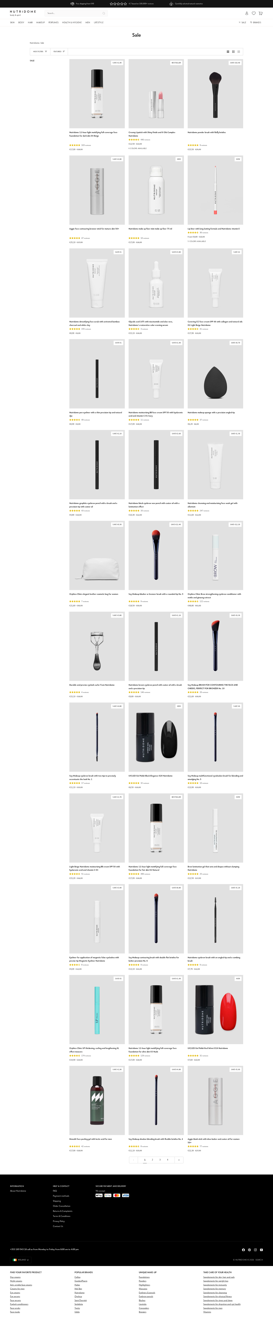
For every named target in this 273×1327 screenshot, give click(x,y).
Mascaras (143, 1289)
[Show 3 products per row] (233, 51)
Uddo (77, 1312)
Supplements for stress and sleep (218, 1300)
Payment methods (61, 1196)
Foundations (144, 1277)
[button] (13, 22)
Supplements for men (212, 1308)
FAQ (55, 1191)
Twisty (77, 1308)
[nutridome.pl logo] (23, 13)
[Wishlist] (254, 13)
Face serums (15, 1300)
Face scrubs (15, 1308)
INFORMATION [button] (17, 1186)
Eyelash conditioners (19, 1304)
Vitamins (207, 1312)
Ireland (22, 1260)
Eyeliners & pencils (147, 1293)
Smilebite (79, 1304)
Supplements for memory (214, 1289)
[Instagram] (255, 1249)
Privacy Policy (59, 1221)
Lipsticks (142, 1304)
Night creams (16, 1281)
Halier (77, 1285)
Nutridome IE (242, 1260)
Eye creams (15, 1293)
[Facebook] (243, 1249)
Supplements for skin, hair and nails (219, 1277)
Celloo (77, 1277)
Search (259, 1260)
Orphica (78, 1296)
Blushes (142, 1300)
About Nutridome (18, 1191)
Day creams (15, 1277)
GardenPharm (81, 1281)
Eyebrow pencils (146, 1296)
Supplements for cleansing (215, 1293)
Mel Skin (78, 1289)
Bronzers (142, 1312)
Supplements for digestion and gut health (222, 1304)
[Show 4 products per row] (239, 51)
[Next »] (179, 1160)
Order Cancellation (61, 1206)
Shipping (57, 1201)
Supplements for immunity (215, 1285)
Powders (142, 1281)
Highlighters (144, 1285)
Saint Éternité (81, 1300)
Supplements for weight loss (215, 1281)
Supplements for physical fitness (217, 1296)
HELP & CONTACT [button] (61, 1186)
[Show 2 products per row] (228, 51)
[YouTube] (261, 1249)
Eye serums (15, 1296)
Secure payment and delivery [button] (111, 1186)
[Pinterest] (249, 1249)
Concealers (144, 1308)
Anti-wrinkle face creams (21, 1285)
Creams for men (17, 1289)
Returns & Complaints (62, 1211)
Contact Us (58, 1226)
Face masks (15, 1312)
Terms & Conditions (61, 1216)
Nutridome (34, 43)
